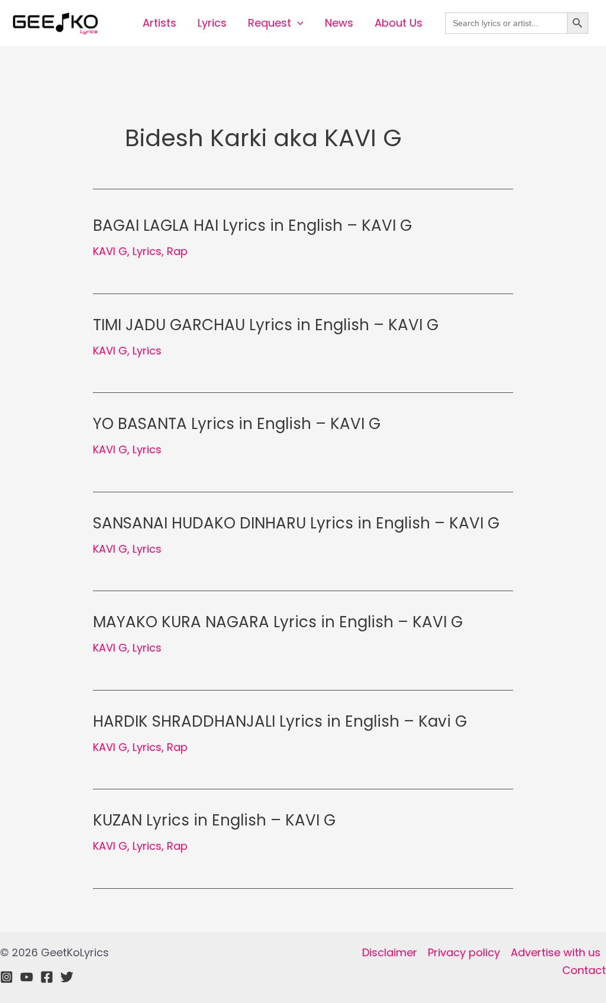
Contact (584, 970)
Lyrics (212, 22)
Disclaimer (389, 952)
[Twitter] (66, 976)
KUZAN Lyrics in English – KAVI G (214, 820)
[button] (297, 23)
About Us (399, 22)
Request (269, 22)
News (339, 22)
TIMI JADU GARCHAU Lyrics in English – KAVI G (266, 325)
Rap (177, 251)
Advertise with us (556, 952)
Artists (159, 22)
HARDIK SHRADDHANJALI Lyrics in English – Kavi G (280, 721)
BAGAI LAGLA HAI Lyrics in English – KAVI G (252, 225)
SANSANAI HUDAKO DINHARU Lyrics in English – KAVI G (296, 523)
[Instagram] (6, 976)
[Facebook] (46, 976)
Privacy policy (464, 952)
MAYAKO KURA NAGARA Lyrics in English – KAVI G (278, 622)
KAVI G (110, 251)
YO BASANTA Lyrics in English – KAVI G (237, 423)
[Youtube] (26, 976)
